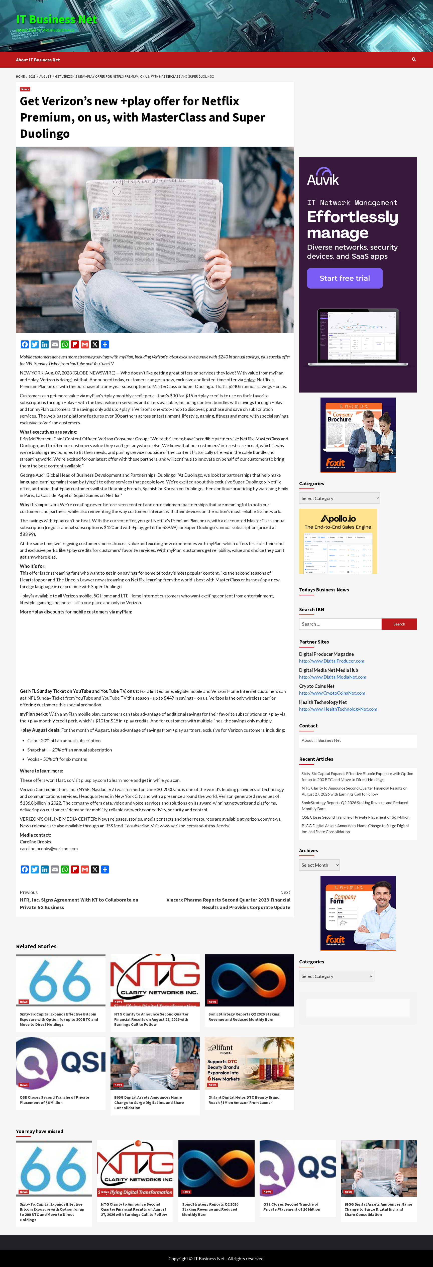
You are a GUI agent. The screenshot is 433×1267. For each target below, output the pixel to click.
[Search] (414, 59)
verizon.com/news (262, 819)
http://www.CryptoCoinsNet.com (332, 693)
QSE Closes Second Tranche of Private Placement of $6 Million (54, 1100)
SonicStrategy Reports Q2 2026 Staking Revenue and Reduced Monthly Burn (244, 1016)
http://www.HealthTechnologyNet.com (338, 709)
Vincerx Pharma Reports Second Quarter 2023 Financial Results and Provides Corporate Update (228, 899)
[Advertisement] (283, 25)
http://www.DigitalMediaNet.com (332, 677)
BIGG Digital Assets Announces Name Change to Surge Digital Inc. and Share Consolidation (149, 1102)
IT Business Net (56, 19)
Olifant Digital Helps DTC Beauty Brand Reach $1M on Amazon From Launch (243, 1100)
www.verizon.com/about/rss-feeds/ (194, 825)
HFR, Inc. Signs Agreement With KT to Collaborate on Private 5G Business (79, 899)
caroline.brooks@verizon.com (49, 848)
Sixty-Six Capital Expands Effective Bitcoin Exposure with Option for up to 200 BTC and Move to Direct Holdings (59, 1019)
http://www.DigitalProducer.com (331, 661)
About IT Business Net (38, 60)
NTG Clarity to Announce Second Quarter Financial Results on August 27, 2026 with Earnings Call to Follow (151, 1019)
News (25, 89)
